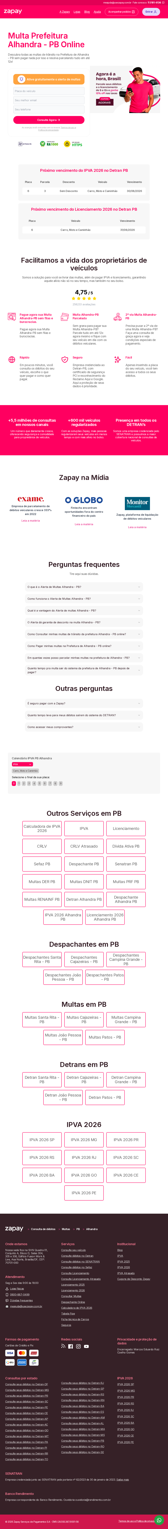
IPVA (84, 828)
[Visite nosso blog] (63, 1346)
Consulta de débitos (43, 1229)
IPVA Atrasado (126, 1273)
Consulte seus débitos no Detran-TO (26, 1459)
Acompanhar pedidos (119, 11)
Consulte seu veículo (73, 1250)
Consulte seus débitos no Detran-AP (26, 1419)
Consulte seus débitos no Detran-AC (26, 1424)
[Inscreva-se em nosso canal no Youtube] (86, 1346)
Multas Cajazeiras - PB (84, 1019)
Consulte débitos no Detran (77, 1255)
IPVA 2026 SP (42, 1139)
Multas (66, 1229)
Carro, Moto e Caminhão (25, 770)
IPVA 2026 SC (125, 1157)
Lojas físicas (17, 1288)
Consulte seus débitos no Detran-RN (82, 1400)
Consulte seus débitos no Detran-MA (83, 1429)
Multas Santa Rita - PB (42, 1019)
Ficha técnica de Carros (75, 1319)
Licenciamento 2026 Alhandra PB (105, 917)
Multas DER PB (42, 881)
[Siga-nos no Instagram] (78, 1346)
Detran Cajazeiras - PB (84, 1079)
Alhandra (91, 1229)
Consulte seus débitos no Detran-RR (26, 1453)
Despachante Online (73, 1302)
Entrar (149, 11)
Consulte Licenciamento (75, 1273)
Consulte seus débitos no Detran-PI (26, 1447)
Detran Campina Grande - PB (126, 1079)
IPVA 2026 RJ (84, 1157)
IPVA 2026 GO (84, 1175)
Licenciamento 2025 (72, 1284)
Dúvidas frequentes (21, 1300)
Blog (87, 11)
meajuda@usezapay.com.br (26, 1306)
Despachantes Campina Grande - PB (126, 959)
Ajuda (97, 11)
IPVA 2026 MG (84, 1139)
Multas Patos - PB (105, 1037)
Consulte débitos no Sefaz (76, 1267)
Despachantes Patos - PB (105, 977)
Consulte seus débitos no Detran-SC (26, 1401)
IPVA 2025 (123, 1261)
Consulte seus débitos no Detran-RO (82, 1446)
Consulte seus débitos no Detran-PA (26, 1442)
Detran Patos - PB (105, 1097)
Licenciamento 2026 (73, 1290)
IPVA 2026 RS (42, 1157)
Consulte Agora (46, 120)
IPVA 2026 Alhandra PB (63, 917)
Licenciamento (126, 828)
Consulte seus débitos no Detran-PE (26, 1407)
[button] (84, 586)
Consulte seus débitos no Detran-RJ (82, 1383)
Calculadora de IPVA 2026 (42, 828)
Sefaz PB (42, 864)
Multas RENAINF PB (42, 899)
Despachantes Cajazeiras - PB (84, 959)
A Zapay (65, 11)
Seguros (66, 1325)
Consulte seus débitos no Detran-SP (82, 1388)
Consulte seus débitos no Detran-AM (83, 1417)
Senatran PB (126, 864)
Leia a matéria (30, 520)
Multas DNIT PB (84, 881)
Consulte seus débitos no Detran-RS (82, 1394)
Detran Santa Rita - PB (42, 1079)
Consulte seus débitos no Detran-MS (83, 1435)
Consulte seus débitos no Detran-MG (27, 1390)
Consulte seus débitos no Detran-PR (26, 1395)
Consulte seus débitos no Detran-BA (82, 1406)
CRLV (42, 846)
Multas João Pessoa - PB (63, 1037)
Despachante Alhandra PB (126, 899)
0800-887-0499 (20, 1294)
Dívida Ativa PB (126, 846)
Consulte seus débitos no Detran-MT (27, 1436)
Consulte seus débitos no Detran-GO (26, 1430)
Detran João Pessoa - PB (63, 1097)
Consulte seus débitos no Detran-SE (82, 1452)
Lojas (77, 11)
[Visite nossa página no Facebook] (70, 1346)
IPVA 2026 (123, 1267)
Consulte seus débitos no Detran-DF (26, 1384)
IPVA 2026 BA (41, 1175)
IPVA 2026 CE (126, 1175)
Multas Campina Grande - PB (126, 1019)
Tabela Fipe (68, 1313)
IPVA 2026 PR (126, 1139)
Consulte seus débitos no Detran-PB (82, 1440)
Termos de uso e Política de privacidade (57, 128)
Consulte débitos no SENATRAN (80, 1261)
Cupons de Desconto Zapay (133, 1279)
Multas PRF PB (126, 881)
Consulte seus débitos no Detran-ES (82, 1411)
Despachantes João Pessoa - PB (63, 977)
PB (78, 1229)
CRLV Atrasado (84, 846)
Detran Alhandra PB (84, 899)
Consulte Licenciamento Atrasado (81, 1279)
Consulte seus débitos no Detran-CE (26, 1413)
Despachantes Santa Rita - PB (42, 959)
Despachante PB (84, 864)
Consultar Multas (71, 1296)
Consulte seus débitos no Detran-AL (82, 1423)
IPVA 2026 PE (84, 1193)
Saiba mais (122, 1479)
